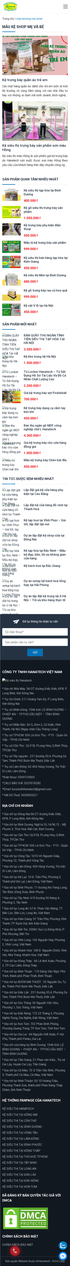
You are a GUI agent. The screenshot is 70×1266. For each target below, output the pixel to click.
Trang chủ (8, 18)
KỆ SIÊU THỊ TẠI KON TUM (19, 1186)
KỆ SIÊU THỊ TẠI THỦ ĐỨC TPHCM (24, 1156)
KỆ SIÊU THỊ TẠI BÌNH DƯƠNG (22, 1126)
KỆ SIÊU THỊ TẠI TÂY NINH (19, 1162)
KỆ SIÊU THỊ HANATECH (18, 1109)
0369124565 (26, 777)
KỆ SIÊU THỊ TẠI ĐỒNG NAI (20, 1115)
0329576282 (32, 783)
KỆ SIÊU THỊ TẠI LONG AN (19, 1168)
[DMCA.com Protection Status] (25, 1218)
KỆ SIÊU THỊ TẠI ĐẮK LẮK (19, 1174)
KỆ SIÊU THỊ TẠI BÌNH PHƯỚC (22, 1144)
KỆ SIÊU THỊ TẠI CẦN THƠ (19, 1121)
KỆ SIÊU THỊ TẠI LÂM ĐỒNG (20, 1138)
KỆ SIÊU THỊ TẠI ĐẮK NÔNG (20, 1180)
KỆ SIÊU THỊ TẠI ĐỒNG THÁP (21, 1150)
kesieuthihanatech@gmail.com (31, 789)
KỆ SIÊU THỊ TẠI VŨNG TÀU (20, 1132)
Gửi (35, 652)
